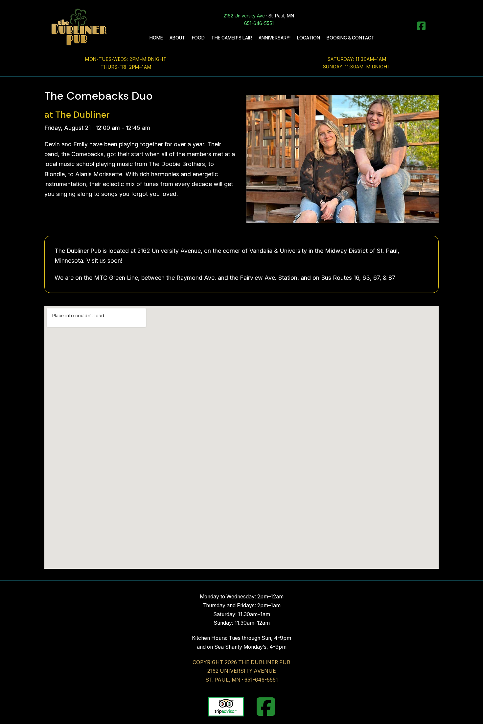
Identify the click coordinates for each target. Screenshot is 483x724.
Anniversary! (274, 37)
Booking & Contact (351, 37)
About (177, 37)
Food (198, 37)
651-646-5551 (259, 23)
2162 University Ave (244, 15)
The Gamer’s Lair (231, 37)
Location (308, 37)
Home (156, 37)
